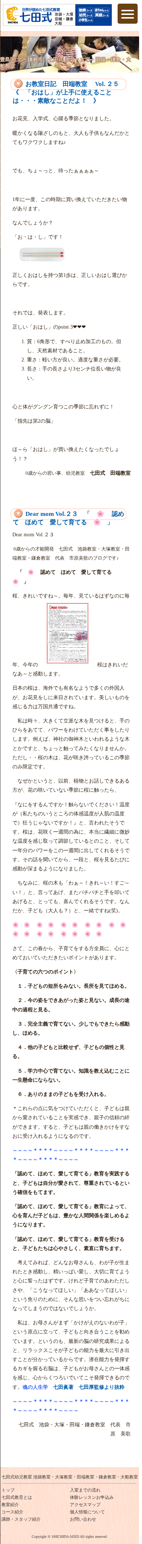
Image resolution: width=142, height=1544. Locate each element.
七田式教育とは (16, 1497)
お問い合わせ (83, 1519)
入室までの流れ (85, 1490)
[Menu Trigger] (128, 14)
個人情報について (87, 1511)
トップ (8, 1490)
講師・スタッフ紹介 (21, 1519)
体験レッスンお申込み (92, 1497)
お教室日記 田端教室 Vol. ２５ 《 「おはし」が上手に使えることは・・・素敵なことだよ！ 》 (66, 92)
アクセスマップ (85, 1504)
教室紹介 (10, 1504)
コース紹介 (12, 1511)
